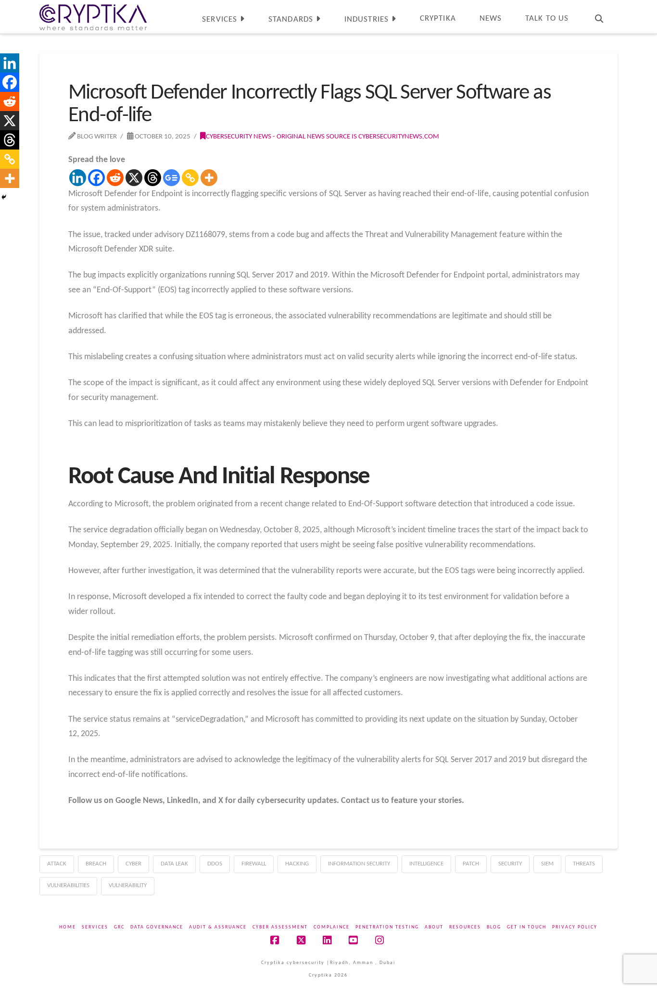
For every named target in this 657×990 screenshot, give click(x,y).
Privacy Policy (574, 927)
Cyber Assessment (280, 927)
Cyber (133, 864)
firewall (253, 864)
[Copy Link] (190, 177)
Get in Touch (526, 927)
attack (56, 864)
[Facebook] (96, 177)
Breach (96, 864)
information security (359, 864)
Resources (465, 927)
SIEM (547, 864)
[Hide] (4, 197)
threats (584, 864)
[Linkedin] (77, 177)
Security (510, 864)
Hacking (297, 864)
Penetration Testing (387, 927)
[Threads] (152, 177)
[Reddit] (115, 177)
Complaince (332, 927)
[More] (209, 177)
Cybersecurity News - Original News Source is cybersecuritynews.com (322, 136)
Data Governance (156, 927)
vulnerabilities (68, 885)
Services (95, 927)
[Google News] (171, 177)
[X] (134, 177)
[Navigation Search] (599, 17)
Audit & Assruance (218, 927)
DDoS (214, 864)
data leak (174, 864)
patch (471, 864)
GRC (119, 927)
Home (67, 927)
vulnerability (128, 885)
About (434, 927)
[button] (648, 9)
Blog (494, 927)
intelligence (426, 864)
